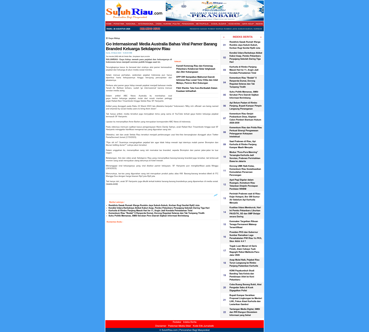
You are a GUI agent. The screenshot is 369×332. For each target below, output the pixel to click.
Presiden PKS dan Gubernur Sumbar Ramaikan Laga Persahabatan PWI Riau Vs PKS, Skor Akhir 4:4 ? (245, 237)
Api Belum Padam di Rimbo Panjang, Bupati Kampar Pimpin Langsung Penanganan (245, 105)
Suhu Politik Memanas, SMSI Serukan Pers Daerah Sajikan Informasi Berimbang (149, 215)
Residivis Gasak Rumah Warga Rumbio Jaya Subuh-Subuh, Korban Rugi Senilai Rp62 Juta (154, 205)
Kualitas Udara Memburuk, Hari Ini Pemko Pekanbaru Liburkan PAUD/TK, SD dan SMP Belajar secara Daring (245, 212)
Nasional (131, 23)
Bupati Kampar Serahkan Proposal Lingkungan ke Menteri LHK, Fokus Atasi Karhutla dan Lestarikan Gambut (245, 300)
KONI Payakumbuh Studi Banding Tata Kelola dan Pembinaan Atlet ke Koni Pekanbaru (241, 275)
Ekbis (159, 23)
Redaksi (177, 321)
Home (109, 23)
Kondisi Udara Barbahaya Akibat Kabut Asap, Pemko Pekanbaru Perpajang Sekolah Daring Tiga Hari (159, 207)
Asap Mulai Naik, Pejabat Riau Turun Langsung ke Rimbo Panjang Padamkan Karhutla (244, 262)
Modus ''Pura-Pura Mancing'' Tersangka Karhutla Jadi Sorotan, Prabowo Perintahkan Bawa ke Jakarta (244, 157)
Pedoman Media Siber (179, 325)
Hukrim (167, 23)
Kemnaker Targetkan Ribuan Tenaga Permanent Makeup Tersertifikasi (243, 224)
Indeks (259, 23)
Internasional (146, 23)
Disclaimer (160, 325)
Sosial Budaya (218, 23)
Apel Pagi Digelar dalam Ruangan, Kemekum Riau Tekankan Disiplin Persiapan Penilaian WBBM (243, 184)
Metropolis (202, 23)
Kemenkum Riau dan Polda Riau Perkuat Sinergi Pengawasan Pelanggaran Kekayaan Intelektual (245, 132)
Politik (176, 23)
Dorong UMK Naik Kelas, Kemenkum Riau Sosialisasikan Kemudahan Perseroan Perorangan (245, 170)
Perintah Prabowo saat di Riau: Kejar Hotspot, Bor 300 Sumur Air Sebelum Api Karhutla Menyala (245, 198)
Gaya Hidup (248, 23)
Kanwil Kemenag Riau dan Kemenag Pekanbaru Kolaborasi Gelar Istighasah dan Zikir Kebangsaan (195, 68)
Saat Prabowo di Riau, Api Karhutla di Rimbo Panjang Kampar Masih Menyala (243, 144)
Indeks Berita (189, 321)
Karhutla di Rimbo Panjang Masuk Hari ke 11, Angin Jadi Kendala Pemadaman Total (150, 210)
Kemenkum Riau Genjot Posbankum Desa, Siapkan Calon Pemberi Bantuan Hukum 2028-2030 (245, 118)
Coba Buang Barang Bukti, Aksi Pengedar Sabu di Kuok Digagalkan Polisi (245, 287)
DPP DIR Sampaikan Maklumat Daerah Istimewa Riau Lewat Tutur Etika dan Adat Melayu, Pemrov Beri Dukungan (197, 79)
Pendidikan (188, 23)
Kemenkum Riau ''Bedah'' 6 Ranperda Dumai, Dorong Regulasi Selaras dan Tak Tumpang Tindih (157, 213)
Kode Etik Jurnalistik (203, 325)
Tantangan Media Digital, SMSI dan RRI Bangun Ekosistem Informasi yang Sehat (244, 312)
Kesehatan (234, 23)
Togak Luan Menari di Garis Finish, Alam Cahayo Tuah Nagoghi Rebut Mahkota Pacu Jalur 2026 (244, 250)
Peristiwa (118, 23)
